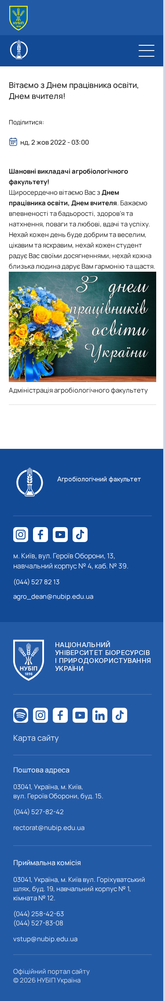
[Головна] (18, 18)
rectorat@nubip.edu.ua (48, 827)
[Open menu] (146, 50)
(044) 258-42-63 (38, 913)
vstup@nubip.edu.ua (45, 938)
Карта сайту (36, 738)
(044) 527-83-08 (38, 923)
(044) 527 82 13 (36, 581)
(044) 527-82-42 (38, 811)
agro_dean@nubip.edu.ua (53, 596)
